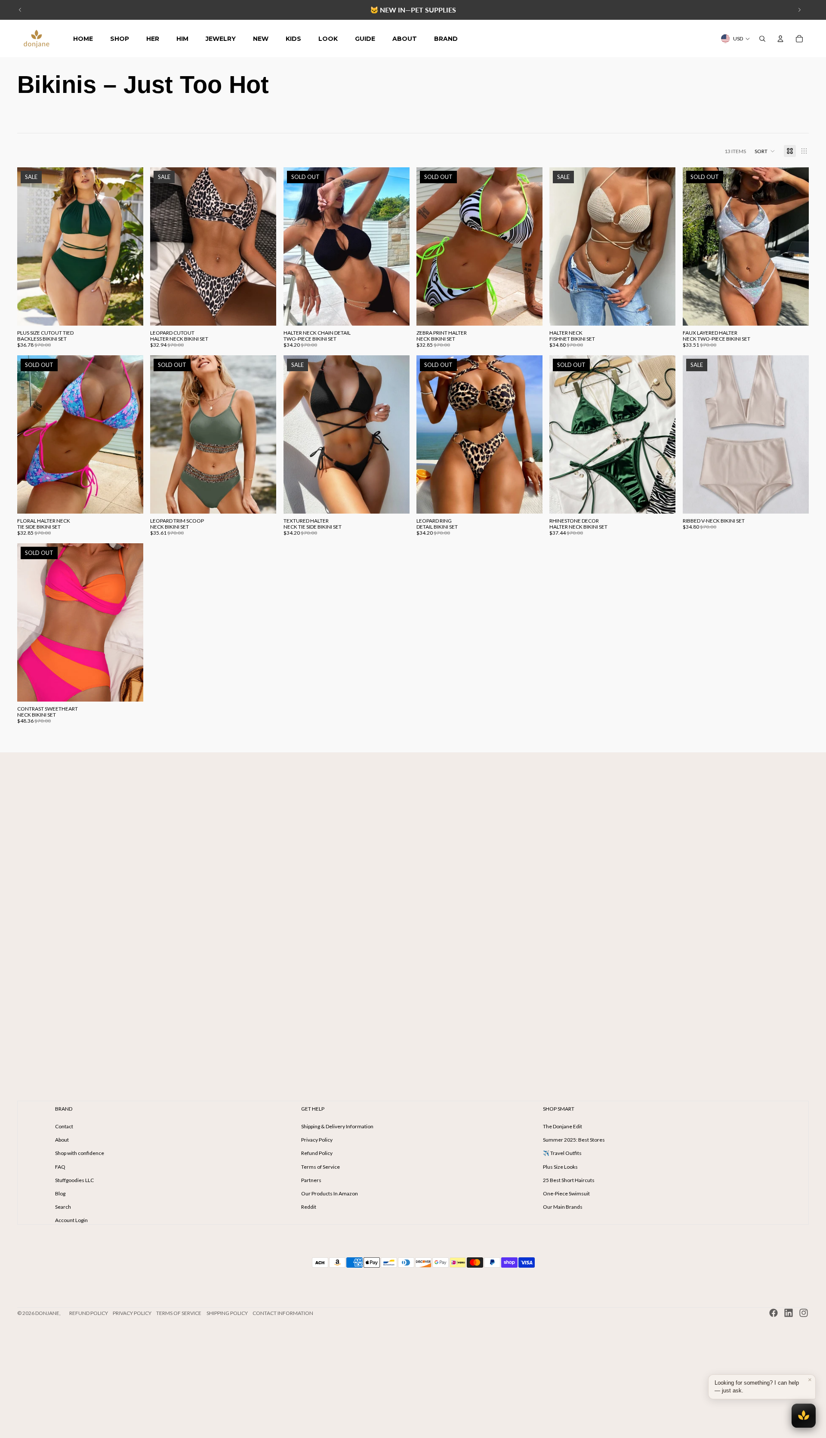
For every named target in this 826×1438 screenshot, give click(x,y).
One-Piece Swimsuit (566, 1193)
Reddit (308, 1207)
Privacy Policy (317, 1139)
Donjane (47, 1313)
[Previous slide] (20, 9)
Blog (60, 1193)
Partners (311, 1180)
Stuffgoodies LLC (74, 1180)
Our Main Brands (563, 1207)
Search (63, 1207)
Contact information (283, 1313)
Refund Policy (317, 1153)
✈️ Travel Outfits (562, 1153)
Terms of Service (320, 1167)
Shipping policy (227, 1313)
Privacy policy (132, 1313)
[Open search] (762, 38)
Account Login (71, 1220)
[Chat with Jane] (804, 1416)
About (62, 1139)
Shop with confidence (79, 1153)
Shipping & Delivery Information (337, 1126)
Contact (64, 1126)
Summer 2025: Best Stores (574, 1139)
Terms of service (178, 1313)
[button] (765, 151)
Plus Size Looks (560, 1167)
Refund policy (88, 1313)
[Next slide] (799, 9)
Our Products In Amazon (329, 1193)
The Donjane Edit (562, 1126)
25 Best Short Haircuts (569, 1180)
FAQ (60, 1167)
